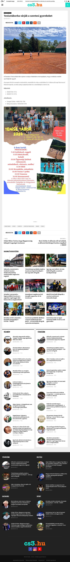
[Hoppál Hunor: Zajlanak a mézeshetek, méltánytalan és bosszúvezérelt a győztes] (8, 419)
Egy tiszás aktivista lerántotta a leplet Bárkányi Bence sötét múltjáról (22, 441)
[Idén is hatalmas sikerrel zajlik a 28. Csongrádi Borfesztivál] (41, 362)
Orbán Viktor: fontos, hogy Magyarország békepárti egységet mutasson (18, 242)
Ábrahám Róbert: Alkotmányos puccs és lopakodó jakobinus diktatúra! (21, 349)
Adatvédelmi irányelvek (18, 560)
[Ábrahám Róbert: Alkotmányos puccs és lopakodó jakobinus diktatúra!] (8, 351)
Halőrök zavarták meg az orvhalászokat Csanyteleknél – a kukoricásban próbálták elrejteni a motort (56, 406)
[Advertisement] (35, 209)
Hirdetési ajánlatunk (51, 560)
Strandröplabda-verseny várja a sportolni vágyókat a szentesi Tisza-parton (56, 525)
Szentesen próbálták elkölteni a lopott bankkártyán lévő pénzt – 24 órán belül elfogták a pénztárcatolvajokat (34, 320)
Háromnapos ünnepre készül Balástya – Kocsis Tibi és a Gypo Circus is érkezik (55, 417)
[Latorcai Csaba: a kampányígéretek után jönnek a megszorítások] (8, 385)
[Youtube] (39, 549)
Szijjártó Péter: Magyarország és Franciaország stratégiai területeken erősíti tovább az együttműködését (21, 525)
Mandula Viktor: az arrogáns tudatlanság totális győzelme (21, 371)
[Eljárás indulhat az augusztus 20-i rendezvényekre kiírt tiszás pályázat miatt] (40, 488)
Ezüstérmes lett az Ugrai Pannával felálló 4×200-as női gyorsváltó (56, 320)
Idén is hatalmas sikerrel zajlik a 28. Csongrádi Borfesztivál (56, 360)
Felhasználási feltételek (31, 560)
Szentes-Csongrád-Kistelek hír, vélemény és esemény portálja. (40, 1)
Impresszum (42, 560)
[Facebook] (30, 549)
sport (14, 226)
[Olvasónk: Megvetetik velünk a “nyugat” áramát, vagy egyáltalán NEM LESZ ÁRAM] (8, 340)
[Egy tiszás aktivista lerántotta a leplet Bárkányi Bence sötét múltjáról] (8, 443)
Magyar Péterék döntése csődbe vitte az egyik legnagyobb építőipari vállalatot (56, 475)
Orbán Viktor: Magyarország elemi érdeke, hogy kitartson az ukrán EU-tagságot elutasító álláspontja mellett (22, 513)
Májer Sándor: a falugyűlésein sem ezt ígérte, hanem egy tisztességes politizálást (22, 405)
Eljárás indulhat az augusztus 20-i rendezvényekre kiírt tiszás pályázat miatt (56, 486)
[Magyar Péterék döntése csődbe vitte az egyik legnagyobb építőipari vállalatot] (40, 477)
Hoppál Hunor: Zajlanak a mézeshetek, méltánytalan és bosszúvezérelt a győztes (21, 417)
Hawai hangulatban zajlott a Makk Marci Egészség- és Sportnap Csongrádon (56, 371)
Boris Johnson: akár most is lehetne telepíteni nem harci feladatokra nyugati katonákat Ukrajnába (21, 502)
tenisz (42, 226)
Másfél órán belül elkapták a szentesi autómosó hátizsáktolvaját (55, 296)
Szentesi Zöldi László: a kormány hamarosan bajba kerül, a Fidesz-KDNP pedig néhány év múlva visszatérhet (22, 361)
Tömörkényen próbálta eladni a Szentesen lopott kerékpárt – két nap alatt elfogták (35, 271)
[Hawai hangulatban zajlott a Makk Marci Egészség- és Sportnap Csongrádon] (41, 373)
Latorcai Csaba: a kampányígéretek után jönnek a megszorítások (22, 383)
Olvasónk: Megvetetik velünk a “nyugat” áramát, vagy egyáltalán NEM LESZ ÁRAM (22, 338)
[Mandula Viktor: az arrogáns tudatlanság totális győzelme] (8, 374)
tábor (37, 226)
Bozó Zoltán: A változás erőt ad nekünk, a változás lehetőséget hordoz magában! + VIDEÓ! (52, 243)
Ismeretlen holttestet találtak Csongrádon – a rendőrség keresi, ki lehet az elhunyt (56, 394)
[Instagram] (35, 549)
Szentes (9, 12)
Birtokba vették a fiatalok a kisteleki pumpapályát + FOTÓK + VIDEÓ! (12, 320)
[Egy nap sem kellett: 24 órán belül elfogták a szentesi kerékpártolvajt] (41, 384)
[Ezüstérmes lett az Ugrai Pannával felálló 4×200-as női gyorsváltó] (40, 515)
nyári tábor (7, 226)
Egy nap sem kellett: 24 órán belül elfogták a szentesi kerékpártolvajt (55, 271)
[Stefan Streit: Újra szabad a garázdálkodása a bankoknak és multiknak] (8, 396)
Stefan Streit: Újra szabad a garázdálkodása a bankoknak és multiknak (22, 394)
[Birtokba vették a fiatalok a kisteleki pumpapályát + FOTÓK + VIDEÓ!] (40, 504)
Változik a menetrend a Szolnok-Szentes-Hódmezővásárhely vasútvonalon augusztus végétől (11, 272)
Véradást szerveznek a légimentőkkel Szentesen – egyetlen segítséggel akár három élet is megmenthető (13, 297)
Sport (5, 12)
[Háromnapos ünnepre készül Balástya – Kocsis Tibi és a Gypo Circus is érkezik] (41, 419)
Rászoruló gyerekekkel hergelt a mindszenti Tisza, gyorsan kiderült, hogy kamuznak (56, 428)
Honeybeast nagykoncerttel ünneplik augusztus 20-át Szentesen (34, 296)
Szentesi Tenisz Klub (29, 226)
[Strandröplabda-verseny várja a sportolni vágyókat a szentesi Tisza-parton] (40, 527)
